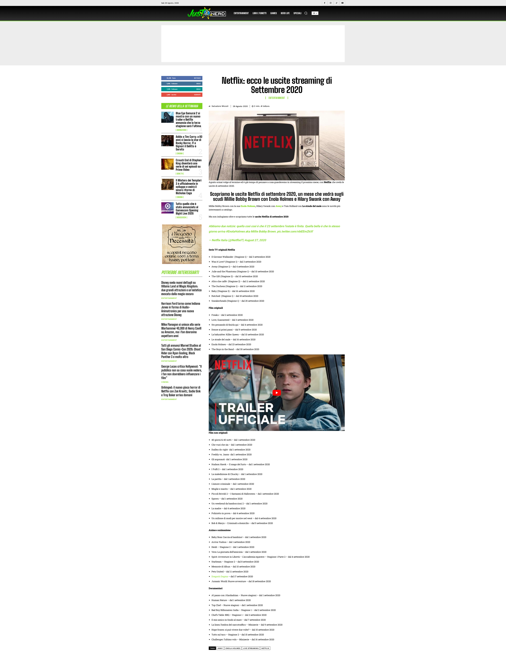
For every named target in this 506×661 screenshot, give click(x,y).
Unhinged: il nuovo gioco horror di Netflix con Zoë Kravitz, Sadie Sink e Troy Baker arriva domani (181, 391)
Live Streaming (251, 648)
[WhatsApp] (335, 105)
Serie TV (180, 174)
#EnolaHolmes (235, 231)
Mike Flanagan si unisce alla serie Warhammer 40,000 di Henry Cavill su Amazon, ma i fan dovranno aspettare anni (181, 330)
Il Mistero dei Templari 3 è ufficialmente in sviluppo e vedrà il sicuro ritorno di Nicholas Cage (188, 187)
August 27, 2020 (255, 240)
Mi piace (197, 78)
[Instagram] (330, 3)
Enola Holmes (248, 206)
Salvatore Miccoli (220, 106)
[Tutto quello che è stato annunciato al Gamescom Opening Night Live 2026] (167, 207)
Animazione (181, 130)
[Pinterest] (329, 105)
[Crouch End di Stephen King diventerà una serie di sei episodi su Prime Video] (167, 164)
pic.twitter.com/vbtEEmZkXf (295, 231)
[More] (342, 105)
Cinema (180, 153)
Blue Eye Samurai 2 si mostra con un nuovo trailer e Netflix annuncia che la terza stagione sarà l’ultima (188, 119)
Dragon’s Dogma (219, 576)
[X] (323, 105)
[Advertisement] (253, 43)
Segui (198, 84)
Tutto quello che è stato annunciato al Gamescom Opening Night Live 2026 (187, 208)
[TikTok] (336, 3)
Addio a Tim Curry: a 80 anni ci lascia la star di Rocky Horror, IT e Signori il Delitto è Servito (189, 143)
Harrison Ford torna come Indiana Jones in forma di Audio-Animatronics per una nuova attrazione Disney (180, 309)
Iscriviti (197, 95)
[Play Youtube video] (277, 392)
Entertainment (169, 298)
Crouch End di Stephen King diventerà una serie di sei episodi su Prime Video (189, 165)
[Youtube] (342, 3)
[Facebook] (324, 3)
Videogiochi (181, 217)
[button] (306, 13)
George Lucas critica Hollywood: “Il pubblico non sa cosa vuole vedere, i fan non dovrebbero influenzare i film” (181, 372)
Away (220, 648)
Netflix (265, 648)
